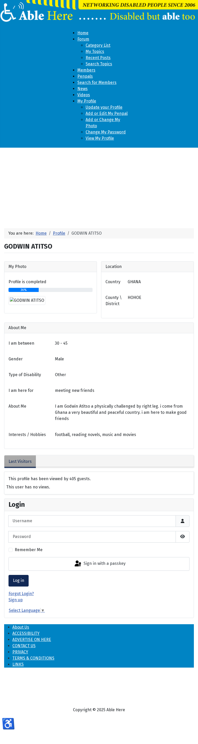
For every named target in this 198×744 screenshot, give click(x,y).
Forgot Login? (21, 593)
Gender (16, 359)
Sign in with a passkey (104, 563)
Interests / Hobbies (27, 434)
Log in (18, 580)
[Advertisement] (99, 186)
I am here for (21, 390)
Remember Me (29, 549)
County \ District (113, 300)
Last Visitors (20, 461)
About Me (17, 406)
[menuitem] (82, 32)
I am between (21, 343)
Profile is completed (27, 281)
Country (112, 281)
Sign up (16, 599)
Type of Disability (25, 374)
